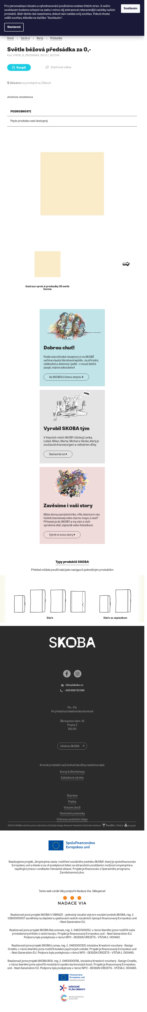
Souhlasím (130, 8)
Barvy (40, 38)
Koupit (21, 67)
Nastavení (14, 27)
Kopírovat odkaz (61, 67)
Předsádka (56, 38)
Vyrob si (25, 38)
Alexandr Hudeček (72, 825)
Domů (10, 38)
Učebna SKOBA (70, 746)
